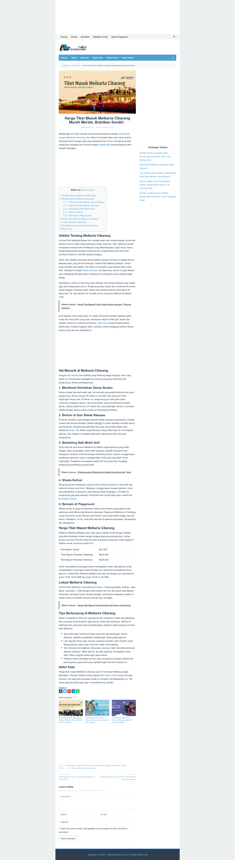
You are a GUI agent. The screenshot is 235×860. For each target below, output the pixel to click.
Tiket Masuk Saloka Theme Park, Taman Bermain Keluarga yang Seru (118, 776)
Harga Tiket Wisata (82, 765)
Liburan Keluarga (105, 765)
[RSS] (174, 36)
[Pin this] (69, 691)
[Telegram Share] (73, 691)
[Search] (173, 58)
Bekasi (74, 768)
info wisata (94, 765)
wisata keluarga (90, 768)
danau (71, 430)
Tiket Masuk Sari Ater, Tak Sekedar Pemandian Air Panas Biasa (77, 776)
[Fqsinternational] (73, 47)
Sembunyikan (88, 189)
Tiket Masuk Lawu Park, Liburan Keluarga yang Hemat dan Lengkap (97, 720)
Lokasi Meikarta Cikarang (73, 221)
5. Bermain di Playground (78, 215)
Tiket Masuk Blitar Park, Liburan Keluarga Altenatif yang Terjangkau (122, 720)
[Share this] (60, 691)
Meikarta (80, 768)
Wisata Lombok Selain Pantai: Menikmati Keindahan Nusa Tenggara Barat (158, 196)
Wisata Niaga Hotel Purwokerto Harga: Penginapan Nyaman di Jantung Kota (155, 184)
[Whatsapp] (78, 691)
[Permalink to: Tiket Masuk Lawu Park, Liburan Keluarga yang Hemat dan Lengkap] (97, 708)
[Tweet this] (65, 691)
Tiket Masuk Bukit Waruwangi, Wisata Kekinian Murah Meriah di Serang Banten (70, 720)
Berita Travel (70, 765)
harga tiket (104, 144)
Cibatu (99, 587)
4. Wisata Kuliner (74, 211)
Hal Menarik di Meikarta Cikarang (77, 198)
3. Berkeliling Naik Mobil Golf (79, 208)
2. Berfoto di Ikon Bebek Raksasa (81, 205)
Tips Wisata (116, 765)
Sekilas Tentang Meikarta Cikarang (78, 195)
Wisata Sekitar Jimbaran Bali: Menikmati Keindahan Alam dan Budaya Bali (155, 156)
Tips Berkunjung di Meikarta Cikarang (79, 225)
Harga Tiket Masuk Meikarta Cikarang (79, 218)
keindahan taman (68, 498)
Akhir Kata (66, 228)
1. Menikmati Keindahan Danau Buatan (84, 201)
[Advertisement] (117, 17)
